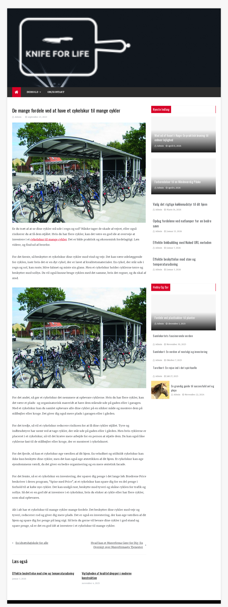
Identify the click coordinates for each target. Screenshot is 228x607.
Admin (18, 117)
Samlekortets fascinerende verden (173, 336)
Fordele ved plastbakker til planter (175, 318)
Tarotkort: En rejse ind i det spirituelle (175, 368)
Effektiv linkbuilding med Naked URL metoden (182, 242)
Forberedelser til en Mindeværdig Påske (178, 182)
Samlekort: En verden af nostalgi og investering (180, 352)
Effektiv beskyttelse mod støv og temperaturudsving (43, 573)
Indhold (32, 92)
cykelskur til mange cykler (48, 239)
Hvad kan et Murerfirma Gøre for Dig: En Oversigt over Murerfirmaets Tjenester (117, 545)
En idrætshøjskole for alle (32, 543)
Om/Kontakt (56, 92)
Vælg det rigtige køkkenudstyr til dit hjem (180, 204)
